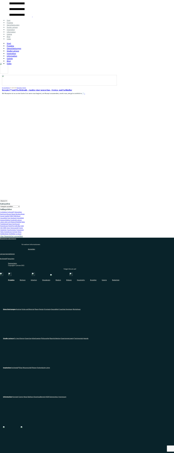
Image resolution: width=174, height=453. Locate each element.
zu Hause (18, 234)
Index (9, 39)
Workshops (77, 309)
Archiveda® (10, 212)
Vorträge (15, 232)
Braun (23, 214)
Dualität (7, 216)
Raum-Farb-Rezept (14, 224)
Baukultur (19, 88)
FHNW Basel (16, 216)
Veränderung (8, 232)
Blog (8, 36)
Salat (22, 226)
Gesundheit (3, 218)
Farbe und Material (28, 309)
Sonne (21, 228)
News (25, 397)
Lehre (48, 368)
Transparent (20, 230)
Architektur (3, 212)
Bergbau (18, 214)
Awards (85, 338)
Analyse (18, 309)
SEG (1, 228)
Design (24, 88)
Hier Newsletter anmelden (11, 236)
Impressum (62, 397)
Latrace (19, 220)
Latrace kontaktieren (7, 254)
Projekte (10, 22)
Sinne (8, 228)
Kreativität (13, 220)
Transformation (11, 230)
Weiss (19, 232)
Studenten (3, 230)
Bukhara (30, 397)
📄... (83, 93)
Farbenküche (41, 368)
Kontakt (15, 397)
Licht (9, 222)
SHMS (4, 228)
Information (11, 32)
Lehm (6, 222)
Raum (37, 309)
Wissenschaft (27, 368)
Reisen (34, 368)
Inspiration (11, 29)
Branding (93, 280)
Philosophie (45, 338)
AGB (47, 397)
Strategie (47, 309)
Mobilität (18, 222)
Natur (23, 222)
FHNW (11, 216)
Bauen (13, 214)
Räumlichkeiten (55, 338)
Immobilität (20, 218)
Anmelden (31, 249)
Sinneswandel (14, 228)
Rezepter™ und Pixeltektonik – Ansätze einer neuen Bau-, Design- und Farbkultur (37, 90)
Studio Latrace (12, 27)
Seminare (69, 309)
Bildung (69, 280)
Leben (2, 222)
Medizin (58, 280)
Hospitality (81, 280)
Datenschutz (12, 263)
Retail (10, 226)
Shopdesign (46, 280)
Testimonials (78, 338)
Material (13, 222)
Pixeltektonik (4, 224)
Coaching (62, 309)
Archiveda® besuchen (7, 259)
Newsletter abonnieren (8, 239)
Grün (9, 218)
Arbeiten (34, 280)
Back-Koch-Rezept (5, 214)
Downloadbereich (40, 397)
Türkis (2, 232)
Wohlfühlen (12, 234)
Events (21, 397)
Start (8, 20)
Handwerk (14, 218)
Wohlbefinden (4, 234)
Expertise (28, 338)
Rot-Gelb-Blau (16, 226)
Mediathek (115, 280)
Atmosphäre (18, 212)
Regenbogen (4, 226)
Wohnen (22, 280)
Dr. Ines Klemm (19, 338)
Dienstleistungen (13, 25)
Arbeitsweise (36, 338)
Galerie (9, 34)
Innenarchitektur (5, 220)
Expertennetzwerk (67, 338)
